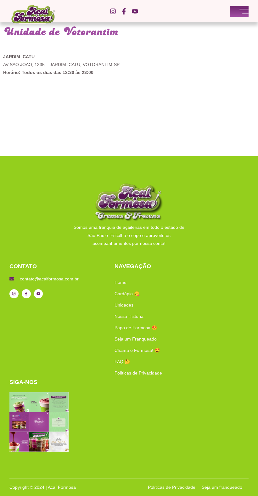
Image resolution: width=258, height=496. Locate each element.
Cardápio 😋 (127, 293)
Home (120, 282)
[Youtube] (135, 11)
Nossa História (129, 316)
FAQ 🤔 (122, 361)
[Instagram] (113, 11)
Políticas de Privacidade (138, 372)
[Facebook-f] (124, 11)
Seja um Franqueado (136, 338)
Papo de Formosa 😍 (136, 327)
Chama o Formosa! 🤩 (137, 350)
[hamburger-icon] (244, 12)
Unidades (124, 304)
